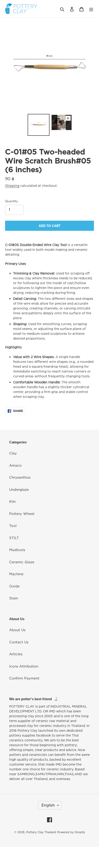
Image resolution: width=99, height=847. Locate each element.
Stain (13, 598)
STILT (14, 538)
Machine (16, 574)
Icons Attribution (23, 666)
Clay (13, 453)
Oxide (14, 586)
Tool (13, 525)
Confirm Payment (24, 678)
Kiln (12, 501)
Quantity (11, 201)
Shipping (12, 185)
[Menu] (91, 9)
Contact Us (18, 642)
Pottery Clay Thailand (41, 832)
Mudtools (17, 550)
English (48, 805)
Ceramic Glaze (21, 562)
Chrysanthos (19, 477)
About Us (17, 630)
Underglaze (19, 489)
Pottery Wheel (21, 513)
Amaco (15, 465)
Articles (15, 654)
